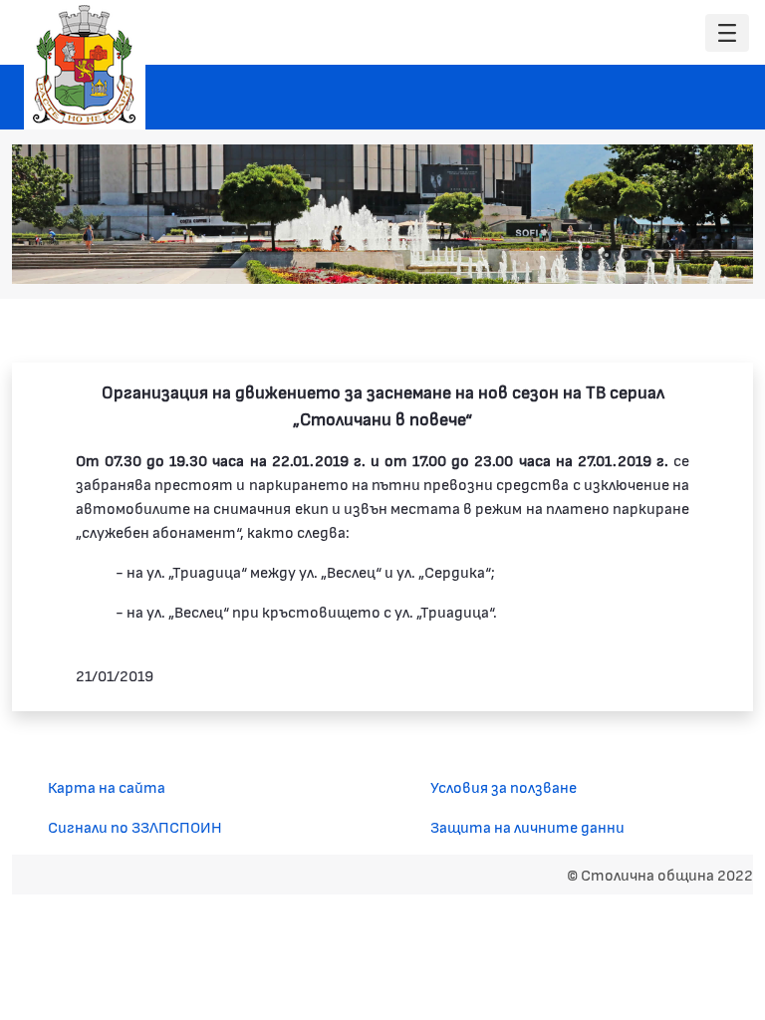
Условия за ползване (503, 786)
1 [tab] (587, 255)
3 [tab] (627, 255)
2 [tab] (607, 255)
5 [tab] (666, 255)
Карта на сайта (106, 786)
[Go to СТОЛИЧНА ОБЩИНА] (84, 64)
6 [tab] (686, 255)
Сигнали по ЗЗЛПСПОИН (135, 826)
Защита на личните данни (527, 826)
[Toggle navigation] (727, 33)
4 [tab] (646, 255)
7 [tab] (706, 255)
